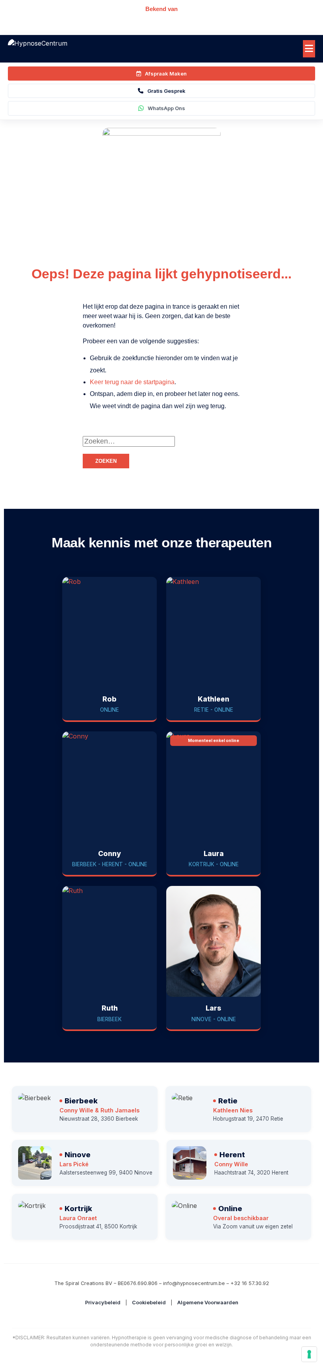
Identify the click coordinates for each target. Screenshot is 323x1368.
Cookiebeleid (149, 1302)
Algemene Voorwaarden (207, 1302)
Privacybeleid (103, 1302)
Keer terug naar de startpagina (132, 382)
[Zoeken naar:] (201, 441)
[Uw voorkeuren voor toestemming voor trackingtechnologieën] (309, 1354)
